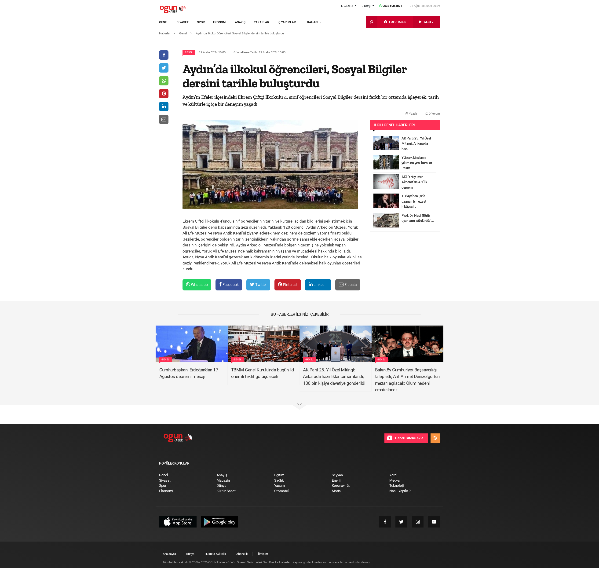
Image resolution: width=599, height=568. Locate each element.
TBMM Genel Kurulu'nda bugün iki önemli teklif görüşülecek (262, 373)
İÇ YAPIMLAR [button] (287, 22)
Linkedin (320, 284)
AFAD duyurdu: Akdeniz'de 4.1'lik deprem (414, 182)
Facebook (230, 284)
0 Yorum (434, 113)
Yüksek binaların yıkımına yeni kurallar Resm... (417, 162)
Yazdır (412, 113)
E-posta (350, 284)
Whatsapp (199, 284)
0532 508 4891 (392, 5)
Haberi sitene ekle (408, 438)
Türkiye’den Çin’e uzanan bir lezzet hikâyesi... (414, 201)
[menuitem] (168, 22)
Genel (189, 52)
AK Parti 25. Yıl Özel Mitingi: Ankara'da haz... (416, 143)
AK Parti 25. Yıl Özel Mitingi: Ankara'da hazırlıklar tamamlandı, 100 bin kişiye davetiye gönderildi (334, 376)
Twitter (260, 284)
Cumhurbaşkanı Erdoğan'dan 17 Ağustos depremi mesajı (188, 373)
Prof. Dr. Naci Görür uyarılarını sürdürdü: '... (418, 218)
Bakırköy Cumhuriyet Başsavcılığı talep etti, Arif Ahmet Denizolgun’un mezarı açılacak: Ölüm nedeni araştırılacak (407, 380)
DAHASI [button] (313, 22)
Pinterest (289, 284)
